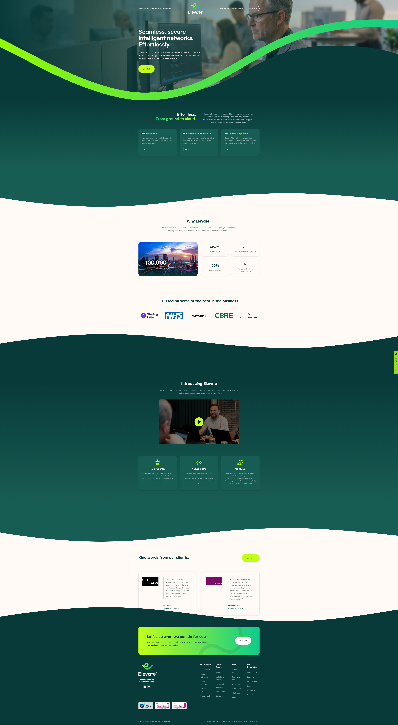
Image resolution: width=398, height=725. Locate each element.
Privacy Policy (255, 721)
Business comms (203, 690)
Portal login (236, 688)
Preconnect (205, 696)
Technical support (220, 685)
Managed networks (204, 675)
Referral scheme (234, 671)
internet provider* (245, 271)
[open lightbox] (199, 421)
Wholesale (166, 8)
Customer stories (235, 678)
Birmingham (252, 681)
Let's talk (146, 69)
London (250, 677)
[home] (195, 8)
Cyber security (203, 682)
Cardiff (250, 695)
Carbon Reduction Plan (240, 721)
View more (250, 558)
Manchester (252, 672)
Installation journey (220, 678)
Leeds (249, 686)
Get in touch (221, 691)
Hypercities (236, 684)
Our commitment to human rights (218, 721)
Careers (219, 696)
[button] (143, 8)
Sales (218, 672)
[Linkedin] (144, 686)
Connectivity (205, 669)
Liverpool (251, 690)
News (233, 697)
